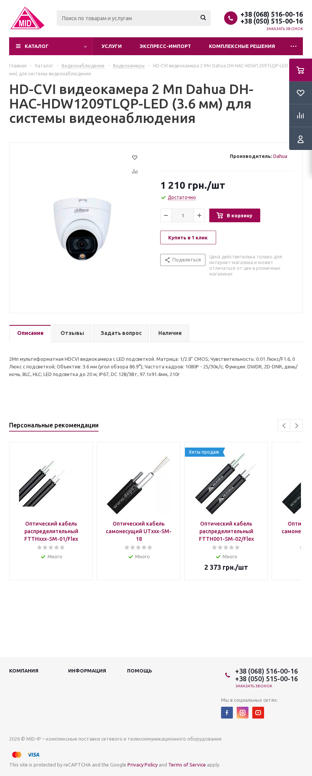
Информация (87, 670)
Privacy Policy (142, 764)
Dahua (280, 156)
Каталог (37, 46)
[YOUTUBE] (258, 713)
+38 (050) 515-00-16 (271, 21)
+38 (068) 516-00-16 (271, 14)
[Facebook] (227, 713)
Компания (23, 670)
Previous (284, 425)
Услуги (112, 46)
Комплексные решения (242, 46)
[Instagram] (242, 713)
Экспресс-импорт (165, 46)
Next (296, 425)
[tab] (30, 334)
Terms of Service (187, 764)
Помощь (139, 670)
